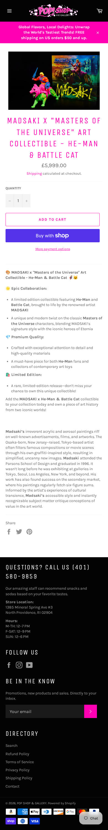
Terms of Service (20, 762)
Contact (12, 786)
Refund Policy (17, 754)
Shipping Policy (19, 778)
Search (11, 745)
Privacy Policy (18, 770)
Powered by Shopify (62, 803)
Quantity (13, 188)
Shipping (34, 173)
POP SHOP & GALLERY (32, 803)
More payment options (52, 249)
